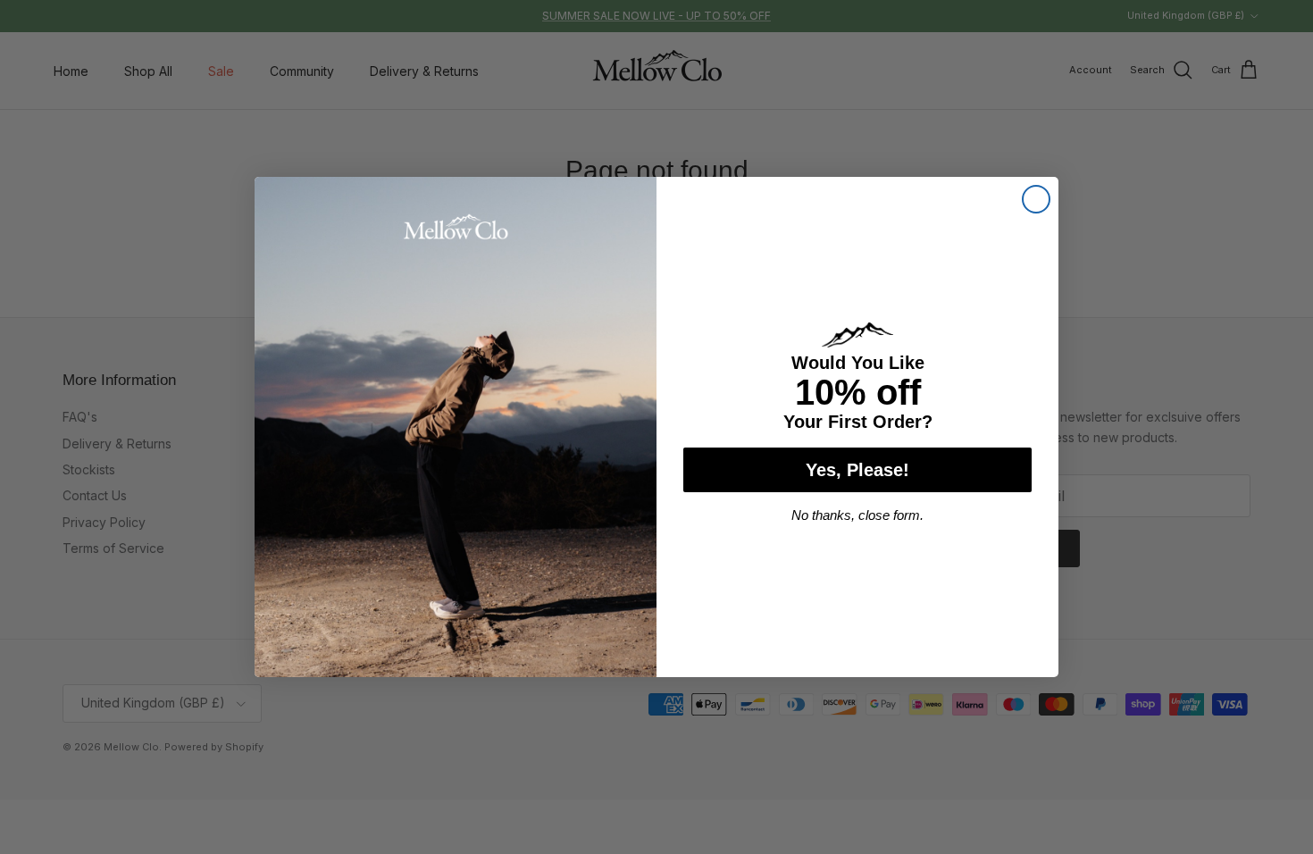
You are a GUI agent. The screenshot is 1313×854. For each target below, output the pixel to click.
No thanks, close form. (857, 515)
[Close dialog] (1036, 199)
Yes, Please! (857, 470)
